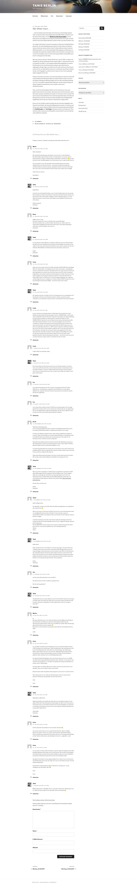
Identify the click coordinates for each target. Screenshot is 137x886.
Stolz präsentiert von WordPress (48, 882)
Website (35, 847)
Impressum (69, 16)
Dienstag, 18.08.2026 (84, 44)
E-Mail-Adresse (38, 839)
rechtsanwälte (40, 123)
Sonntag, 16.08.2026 (84, 49)
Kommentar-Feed (83, 108)
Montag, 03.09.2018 (88, 70)
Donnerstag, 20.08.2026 (85, 38)
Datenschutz (59, 16)
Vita (52, 16)
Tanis (45, 26)
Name (35, 831)
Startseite (35, 16)
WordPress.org (82, 111)
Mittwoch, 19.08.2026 (84, 41)
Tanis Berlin (44, 5)
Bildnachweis (44, 16)
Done (34, 214)
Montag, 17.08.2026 (84, 47)
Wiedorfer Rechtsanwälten (58, 36)
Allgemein (38, 121)
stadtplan (49, 123)
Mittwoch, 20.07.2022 (88, 64)
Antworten (35, 178)
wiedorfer (57, 123)
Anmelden (81, 102)
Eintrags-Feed (82, 105)
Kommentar (37, 809)
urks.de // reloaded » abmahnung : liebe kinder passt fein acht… (53, 140)
